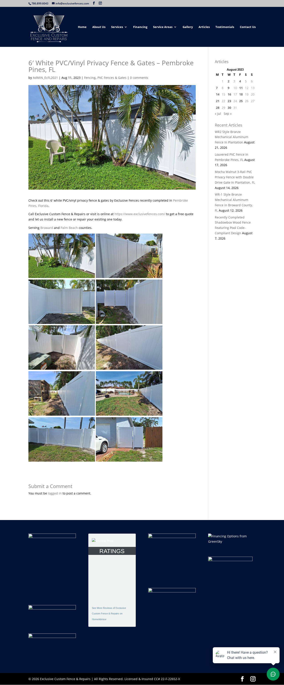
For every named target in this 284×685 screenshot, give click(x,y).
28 (217, 107)
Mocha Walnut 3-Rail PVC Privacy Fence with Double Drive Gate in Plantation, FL (235, 177)
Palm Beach (69, 228)
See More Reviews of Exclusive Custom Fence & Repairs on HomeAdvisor (109, 614)
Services (117, 27)
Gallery (188, 27)
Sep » (228, 113)
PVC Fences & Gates (111, 77)
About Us (98, 27)
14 (217, 94)
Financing (140, 27)
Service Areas (162, 27)
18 (241, 94)
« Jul (218, 113)
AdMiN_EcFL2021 (45, 77)
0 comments (139, 77)
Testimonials (224, 27)
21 (217, 101)
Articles (204, 27)
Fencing (90, 77)
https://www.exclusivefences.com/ (139, 214)
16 (229, 94)
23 (229, 101)
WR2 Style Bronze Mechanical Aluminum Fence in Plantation (231, 137)
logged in (55, 493)
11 (241, 88)
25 (241, 101)
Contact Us (248, 27)
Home (82, 27)
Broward (46, 228)
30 (229, 107)
